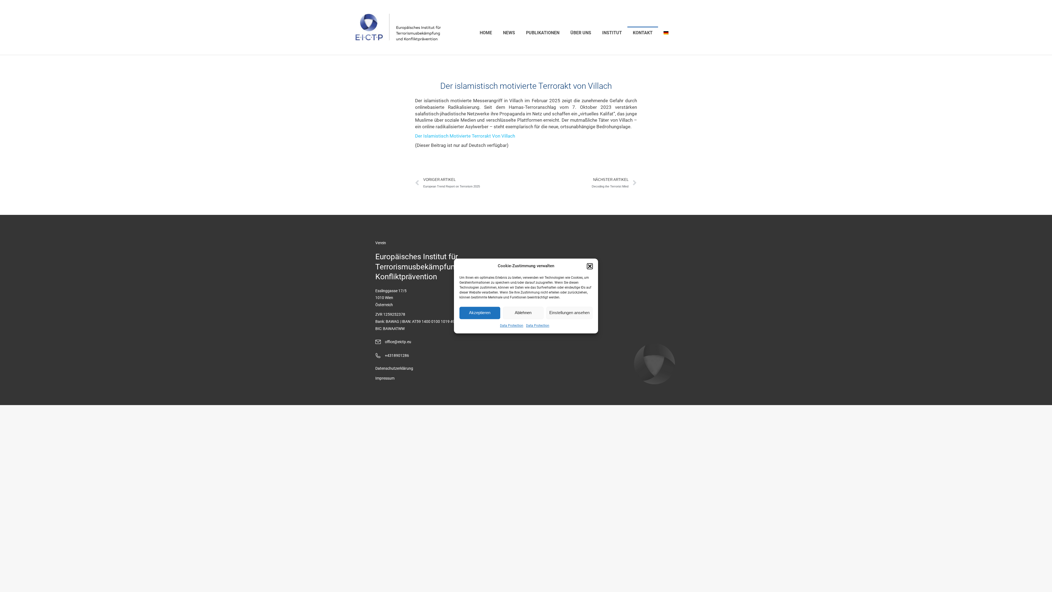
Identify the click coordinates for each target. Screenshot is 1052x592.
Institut (612, 32)
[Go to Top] (1043, 583)
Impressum (385, 378)
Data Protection (511, 326)
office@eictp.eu (398, 342)
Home (486, 32)
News (509, 32)
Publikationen (542, 32)
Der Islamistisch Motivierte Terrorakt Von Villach (465, 136)
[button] (590, 266)
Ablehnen (523, 313)
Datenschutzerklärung (394, 368)
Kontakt (643, 32)
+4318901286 (397, 355)
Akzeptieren (479, 313)
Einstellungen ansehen (569, 313)
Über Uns (580, 32)
